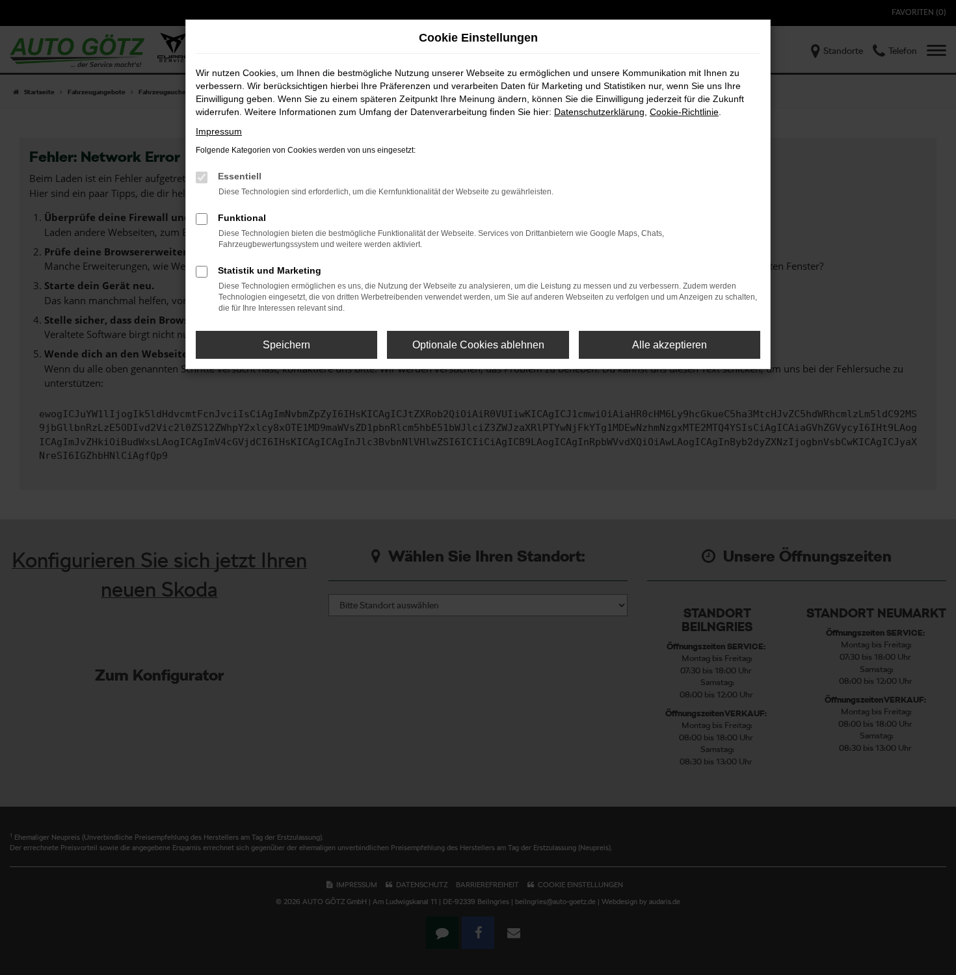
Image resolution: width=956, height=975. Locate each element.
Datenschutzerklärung (599, 112)
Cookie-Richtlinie (684, 112)
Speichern (286, 344)
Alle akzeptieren (669, 344)
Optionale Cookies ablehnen (478, 344)
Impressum (219, 131)
